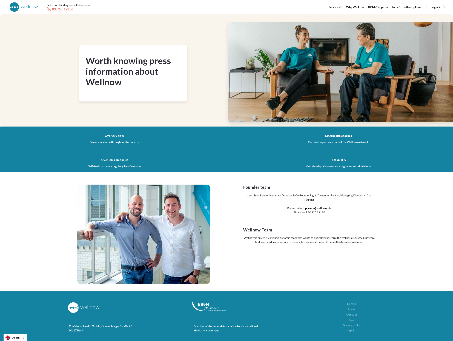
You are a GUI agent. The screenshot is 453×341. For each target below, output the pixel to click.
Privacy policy (351, 325)
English (16, 337)
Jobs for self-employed (407, 7)
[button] (335, 7)
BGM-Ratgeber (378, 7)
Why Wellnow (355, 7)
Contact (351, 314)
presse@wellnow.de (318, 208)
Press (351, 309)
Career (351, 303)
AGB (352, 319)
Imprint (352, 330)
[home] (24, 7)
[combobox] (15, 337)
